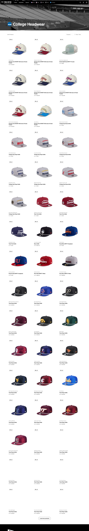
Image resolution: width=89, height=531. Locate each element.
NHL (48, 2)
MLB (34, 2)
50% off (11, 39)
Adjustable (21, 2)
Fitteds (15, 2)
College (53, 2)
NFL (38, 2)
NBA (43, 2)
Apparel (27, 2)
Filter (78, 34)
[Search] (80, 2)
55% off (36, 221)
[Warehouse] (6, 2)
